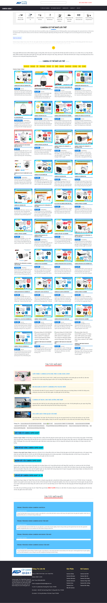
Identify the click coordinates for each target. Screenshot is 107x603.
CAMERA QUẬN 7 (7, 8)
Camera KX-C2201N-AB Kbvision (62, 291)
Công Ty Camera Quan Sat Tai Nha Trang (78, 425)
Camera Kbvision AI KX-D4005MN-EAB (83, 263)
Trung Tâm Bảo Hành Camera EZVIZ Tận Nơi (32, 521)
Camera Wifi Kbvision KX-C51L (82, 85)
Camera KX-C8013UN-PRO (60, 176)
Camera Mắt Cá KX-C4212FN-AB (41, 291)
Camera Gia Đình (84, 573)
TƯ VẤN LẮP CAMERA (44, 8)
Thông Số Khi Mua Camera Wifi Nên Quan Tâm (56, 425)
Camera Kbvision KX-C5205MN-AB (22, 291)
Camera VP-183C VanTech (20, 425)
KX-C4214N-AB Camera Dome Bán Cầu (63, 203)
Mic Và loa (26, 66)
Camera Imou (70, 583)
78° (37, 66)
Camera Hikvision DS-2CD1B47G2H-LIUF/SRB (31, 423)
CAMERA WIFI (65, 8)
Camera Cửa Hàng (84, 578)
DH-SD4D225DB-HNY (18, 117)
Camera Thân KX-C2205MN (40, 319)
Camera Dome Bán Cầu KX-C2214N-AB (63, 263)
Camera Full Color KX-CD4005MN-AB (22, 319)
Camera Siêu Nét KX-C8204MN (61, 233)
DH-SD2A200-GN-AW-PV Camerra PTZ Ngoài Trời (49, 387)
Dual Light (33, 66)
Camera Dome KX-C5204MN (81, 203)
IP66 (79, 66)
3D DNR (84, 66)
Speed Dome (68, 66)
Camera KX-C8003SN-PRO (20, 205)
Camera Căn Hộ (84, 576)
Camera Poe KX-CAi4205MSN (40, 263)
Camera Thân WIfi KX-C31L (40, 115)
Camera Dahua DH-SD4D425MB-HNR (42, 88)
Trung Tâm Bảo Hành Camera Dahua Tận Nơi (33, 545)
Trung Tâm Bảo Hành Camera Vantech (31, 507)
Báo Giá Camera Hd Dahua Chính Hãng (36, 428)
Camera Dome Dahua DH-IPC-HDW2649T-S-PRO (41, 236)
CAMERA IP (72, 8)
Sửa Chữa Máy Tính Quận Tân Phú (44, 414)
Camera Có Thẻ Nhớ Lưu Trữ (53, 27)
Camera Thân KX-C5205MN (20, 233)
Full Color (49, 66)
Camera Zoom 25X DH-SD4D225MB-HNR (63, 87)
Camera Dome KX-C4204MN (81, 291)
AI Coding (75, 66)
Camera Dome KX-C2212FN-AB (41, 144)
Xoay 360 (62, 66)
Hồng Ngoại (42, 66)
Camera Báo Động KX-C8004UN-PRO (22, 85)
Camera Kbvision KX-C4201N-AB (62, 319)
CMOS (56, 66)
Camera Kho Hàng (84, 585)
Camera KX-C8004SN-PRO (80, 176)
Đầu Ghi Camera (70, 587)
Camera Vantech (71, 580)
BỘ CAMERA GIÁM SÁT (56, 8)
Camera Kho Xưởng (85, 583)
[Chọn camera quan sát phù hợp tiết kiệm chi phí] (92, 18)
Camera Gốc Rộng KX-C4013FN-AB (82, 115)
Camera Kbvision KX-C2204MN (82, 319)
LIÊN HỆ (78, 8)
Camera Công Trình (85, 580)
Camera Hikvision (71, 578)
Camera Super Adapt (18, 69)
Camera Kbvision (71, 576)
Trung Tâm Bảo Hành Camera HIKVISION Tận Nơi (34, 534)
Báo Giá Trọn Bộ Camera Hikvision (36, 425)
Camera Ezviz (70, 585)
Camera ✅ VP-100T (48, 423)
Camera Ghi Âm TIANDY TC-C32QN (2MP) (64, 423)
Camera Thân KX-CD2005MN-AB (21, 346)
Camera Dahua (70, 573)
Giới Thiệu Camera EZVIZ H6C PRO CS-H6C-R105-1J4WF (51, 374)
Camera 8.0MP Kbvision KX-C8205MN (63, 115)
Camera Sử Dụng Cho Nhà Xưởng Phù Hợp (47, 399)
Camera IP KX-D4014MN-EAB (40, 174)
